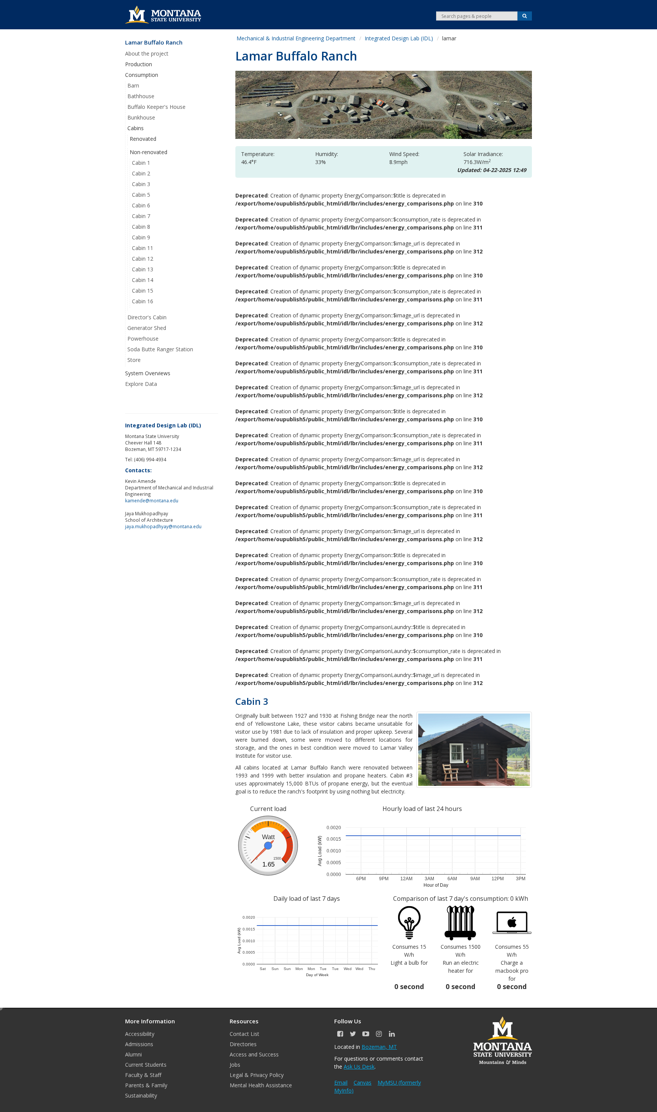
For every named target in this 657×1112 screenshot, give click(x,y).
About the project (146, 53)
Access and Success (254, 1054)
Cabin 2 (141, 173)
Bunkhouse (141, 117)
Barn (133, 85)
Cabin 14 (142, 280)
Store (134, 359)
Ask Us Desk (359, 1066)
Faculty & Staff (143, 1075)
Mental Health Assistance (261, 1085)
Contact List (244, 1033)
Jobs (235, 1064)
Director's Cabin (147, 317)
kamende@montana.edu (151, 500)
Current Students (146, 1064)
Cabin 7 (141, 216)
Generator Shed (146, 327)
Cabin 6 (141, 205)
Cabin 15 (142, 290)
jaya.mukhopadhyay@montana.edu (163, 526)
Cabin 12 (142, 258)
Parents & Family (146, 1085)
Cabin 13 (142, 269)
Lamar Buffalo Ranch (153, 42)
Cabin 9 (141, 237)
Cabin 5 (141, 194)
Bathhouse (140, 96)
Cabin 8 (141, 226)
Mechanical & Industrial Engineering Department (295, 38)
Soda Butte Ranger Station (160, 349)
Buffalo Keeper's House (156, 106)
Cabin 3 (141, 184)
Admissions (139, 1044)
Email (341, 1082)
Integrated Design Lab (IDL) (399, 38)
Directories (243, 1044)
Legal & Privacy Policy (257, 1075)
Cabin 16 (142, 301)
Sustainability (141, 1095)
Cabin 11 (142, 248)
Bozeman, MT (379, 1046)
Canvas (362, 1082)
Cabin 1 (141, 162)
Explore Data (141, 383)
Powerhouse (143, 338)
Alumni (133, 1054)
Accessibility (139, 1033)
